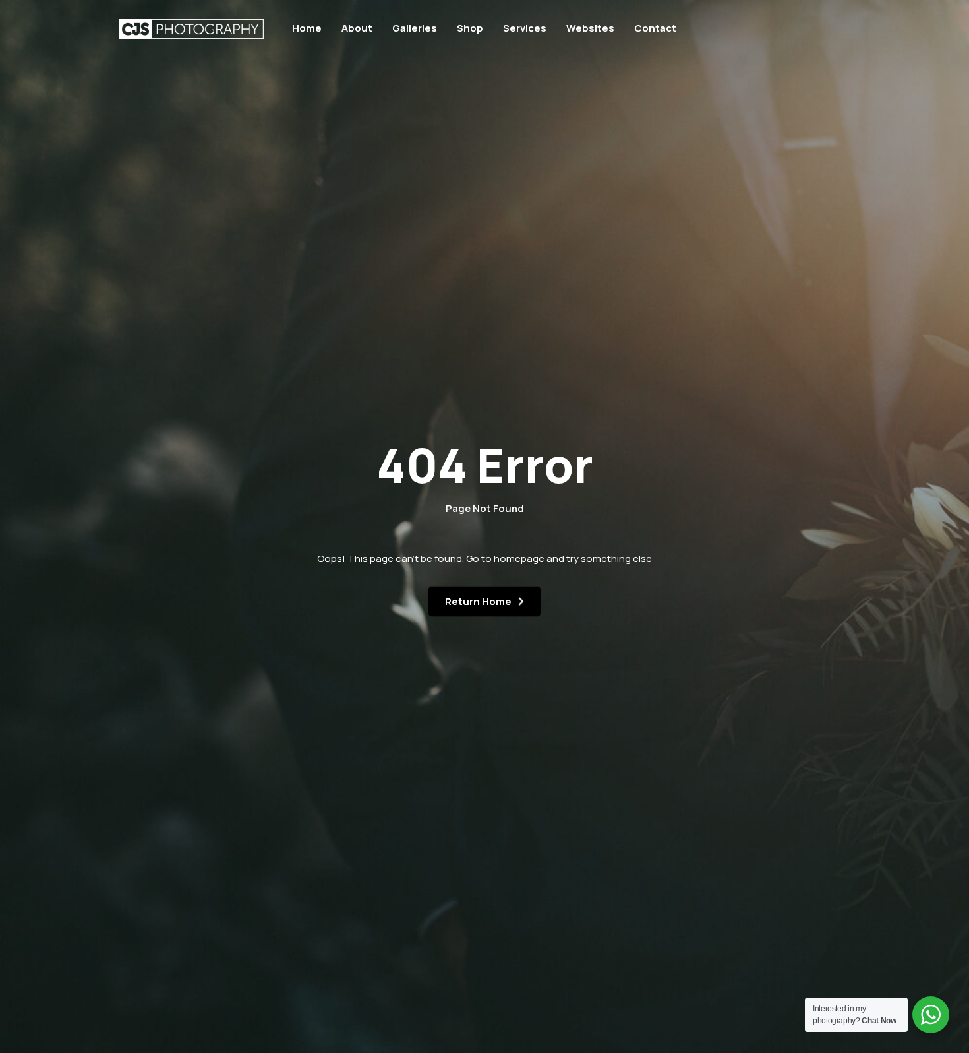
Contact (655, 28)
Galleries (414, 28)
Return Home (478, 601)
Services (524, 28)
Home (307, 28)
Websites (590, 28)
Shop (470, 28)
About (356, 28)
